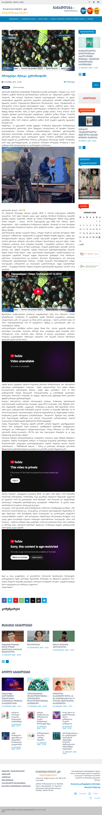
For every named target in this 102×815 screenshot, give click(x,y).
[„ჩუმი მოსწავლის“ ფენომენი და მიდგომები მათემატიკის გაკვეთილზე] (5, 736)
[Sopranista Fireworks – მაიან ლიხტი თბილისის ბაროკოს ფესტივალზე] (13, 636)
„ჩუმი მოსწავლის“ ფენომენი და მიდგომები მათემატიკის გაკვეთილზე (16, 738)
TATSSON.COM (39, 810)
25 (84, 237)
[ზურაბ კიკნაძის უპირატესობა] (64, 636)
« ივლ (81, 245)
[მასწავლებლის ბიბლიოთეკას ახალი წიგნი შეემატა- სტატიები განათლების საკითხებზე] (89, 42)
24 (80, 237)
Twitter (95, 793)
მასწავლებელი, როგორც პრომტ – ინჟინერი (43, 736)
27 (90, 237)
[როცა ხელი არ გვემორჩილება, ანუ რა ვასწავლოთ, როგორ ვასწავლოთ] (56, 715)
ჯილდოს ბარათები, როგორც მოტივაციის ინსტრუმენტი (16, 717)
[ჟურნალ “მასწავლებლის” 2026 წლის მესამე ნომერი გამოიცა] (89, 121)
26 (87, 237)
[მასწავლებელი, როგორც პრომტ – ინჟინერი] (31, 736)
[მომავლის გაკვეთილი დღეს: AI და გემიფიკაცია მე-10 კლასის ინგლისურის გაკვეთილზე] (64, 684)
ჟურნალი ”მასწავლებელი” (13, 771)
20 (90, 233)
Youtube (97, 798)
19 (87, 233)
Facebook (82, 793)
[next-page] (7, 661)
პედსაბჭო (6, 774)
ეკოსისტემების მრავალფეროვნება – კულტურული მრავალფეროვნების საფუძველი (38, 698)
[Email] (32, 600)
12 (87, 229)
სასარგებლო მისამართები (14, 783)
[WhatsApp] (21, 600)
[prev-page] (3, 661)
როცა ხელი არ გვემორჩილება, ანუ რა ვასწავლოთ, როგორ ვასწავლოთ (68, 718)
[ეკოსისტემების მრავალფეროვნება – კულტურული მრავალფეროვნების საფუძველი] (38, 684)
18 (84, 233)
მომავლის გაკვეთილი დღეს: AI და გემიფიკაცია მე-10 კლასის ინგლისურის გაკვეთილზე (63, 698)
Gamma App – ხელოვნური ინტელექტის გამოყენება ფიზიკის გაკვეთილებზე (12, 698)
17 (80, 233)
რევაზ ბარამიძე (18, 87)
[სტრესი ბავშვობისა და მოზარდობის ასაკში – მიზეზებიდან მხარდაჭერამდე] (31, 715)
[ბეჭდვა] (38, 600)
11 (84, 229)
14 (94, 229)
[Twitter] (94, 2)
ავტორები (6, 777)
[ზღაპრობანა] (38, 636)
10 (80, 229)
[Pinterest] (15, 600)
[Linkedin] (27, 600)
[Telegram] (44, 600)
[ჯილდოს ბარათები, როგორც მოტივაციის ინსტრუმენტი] (5, 715)
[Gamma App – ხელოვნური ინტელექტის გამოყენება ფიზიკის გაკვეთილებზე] (13, 684)
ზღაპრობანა (33, 644)
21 (94, 233)
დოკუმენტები (8, 780)
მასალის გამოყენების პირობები (16, 786)
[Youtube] (98, 2)
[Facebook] (89, 2)
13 (90, 229)
